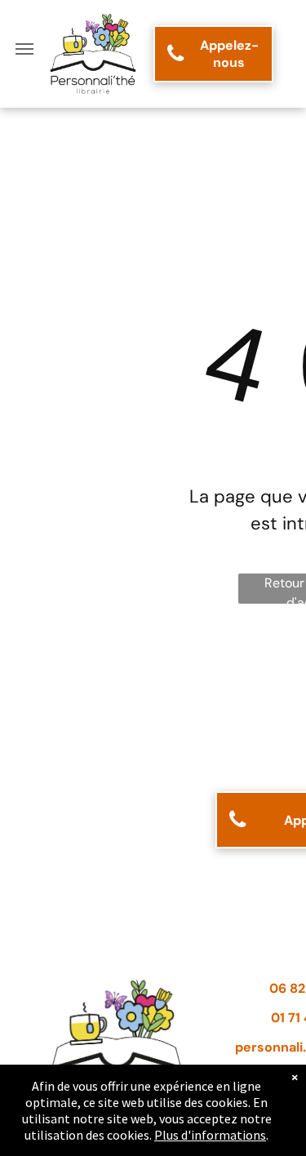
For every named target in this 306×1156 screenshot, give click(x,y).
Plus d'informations (210, 1135)
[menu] (24, 49)
